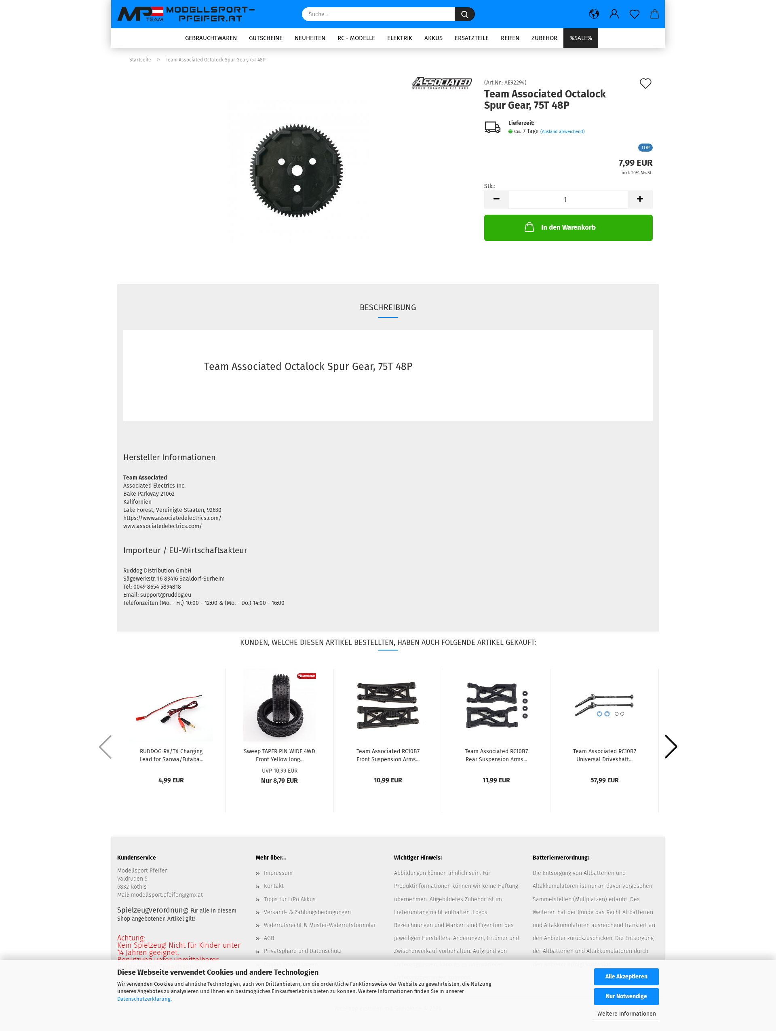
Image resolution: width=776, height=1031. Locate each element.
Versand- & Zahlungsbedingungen (307, 912)
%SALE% (580, 38)
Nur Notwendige (626, 996)
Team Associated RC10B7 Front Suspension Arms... (388, 755)
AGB (269, 938)
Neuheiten (310, 38)
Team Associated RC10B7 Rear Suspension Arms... (496, 755)
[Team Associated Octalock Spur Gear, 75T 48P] (298, 170)
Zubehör (544, 38)
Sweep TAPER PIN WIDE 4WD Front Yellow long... (279, 755)
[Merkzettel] (634, 14)
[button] (594, 14)
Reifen (510, 38)
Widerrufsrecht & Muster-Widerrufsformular (320, 925)
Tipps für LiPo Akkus (290, 899)
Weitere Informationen (626, 1013)
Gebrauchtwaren (211, 38)
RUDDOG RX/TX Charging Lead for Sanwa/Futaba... (171, 755)
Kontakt (274, 886)
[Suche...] (465, 14)
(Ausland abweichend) (562, 131)
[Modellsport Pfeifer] (189, 14)
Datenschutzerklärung (144, 999)
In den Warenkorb (568, 227)
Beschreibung (388, 307)
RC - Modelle (356, 38)
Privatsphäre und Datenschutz (303, 951)
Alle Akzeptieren (626, 976)
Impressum (278, 873)
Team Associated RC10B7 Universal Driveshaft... (604, 755)
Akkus (433, 38)
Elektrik (399, 38)
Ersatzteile (472, 38)
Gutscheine (266, 38)
